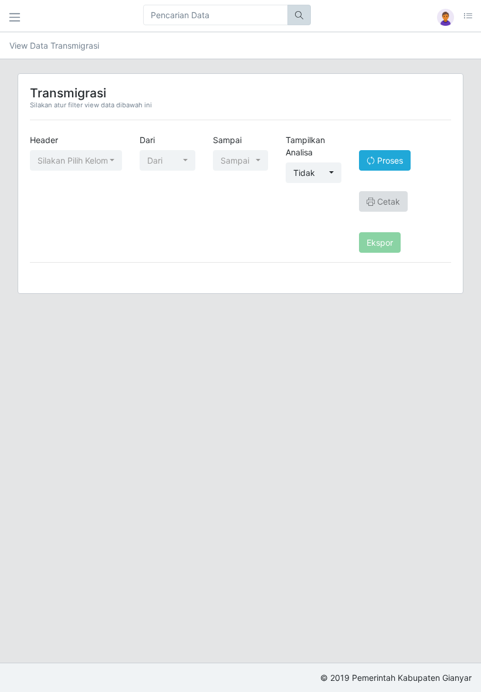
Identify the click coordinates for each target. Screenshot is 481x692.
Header (44, 140)
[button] (450, 17)
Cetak (387, 201)
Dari (147, 140)
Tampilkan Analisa (305, 146)
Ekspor (380, 242)
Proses (389, 160)
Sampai (227, 140)
